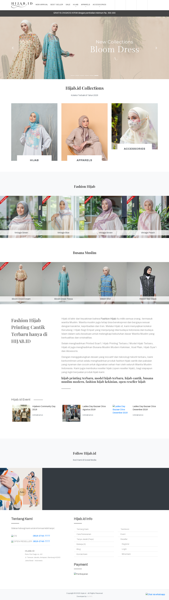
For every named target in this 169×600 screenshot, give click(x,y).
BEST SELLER (57, 5)
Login (124, 549)
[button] (12, 48)
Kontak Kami (82, 554)
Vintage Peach (148, 233)
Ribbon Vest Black (147, 299)
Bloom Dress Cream (21, 299)
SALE (68, 5)
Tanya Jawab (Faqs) (85, 539)
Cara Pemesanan (84, 534)
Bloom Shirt (105, 299)
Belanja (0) (81, 544)
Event (123, 534)
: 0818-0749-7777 (41, 536)
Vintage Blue (63, 233)
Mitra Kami (126, 554)
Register (125, 544)
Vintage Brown (105, 233)
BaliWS (89, 596)
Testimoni (125, 529)
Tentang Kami (82, 529)
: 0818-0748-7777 (41, 541)
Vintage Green (21, 233)
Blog (79, 549)
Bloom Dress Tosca (63, 299)
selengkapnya (37, 415)
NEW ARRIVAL (42, 5)
